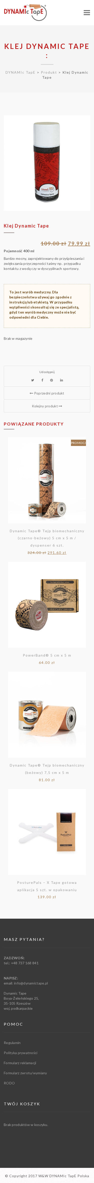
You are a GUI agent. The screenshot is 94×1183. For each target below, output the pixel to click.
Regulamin (12, 1042)
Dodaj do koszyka (47, 482)
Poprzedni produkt (48, 393)
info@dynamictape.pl (31, 983)
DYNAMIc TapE (21, 72)
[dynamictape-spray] (47, 163)
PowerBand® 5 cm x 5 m (47, 655)
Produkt (49, 72)
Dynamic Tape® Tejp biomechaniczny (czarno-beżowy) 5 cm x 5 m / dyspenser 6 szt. (47, 538)
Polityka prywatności (21, 1053)
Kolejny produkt (45, 406)
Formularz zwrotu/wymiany (25, 1073)
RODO (9, 1083)
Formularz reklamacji (20, 1063)
